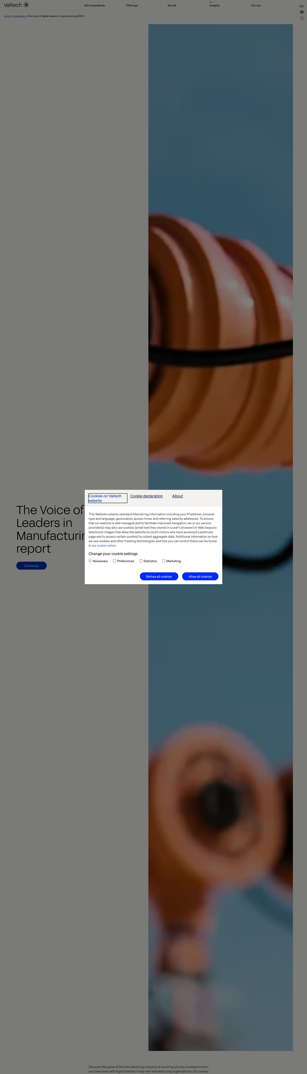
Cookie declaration (146, 496)
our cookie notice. (104, 545)
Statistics (150, 561)
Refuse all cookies (159, 576)
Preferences (125, 561)
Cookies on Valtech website (105, 498)
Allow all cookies (200, 576)
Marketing (173, 561)
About (177, 496)
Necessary (100, 561)
